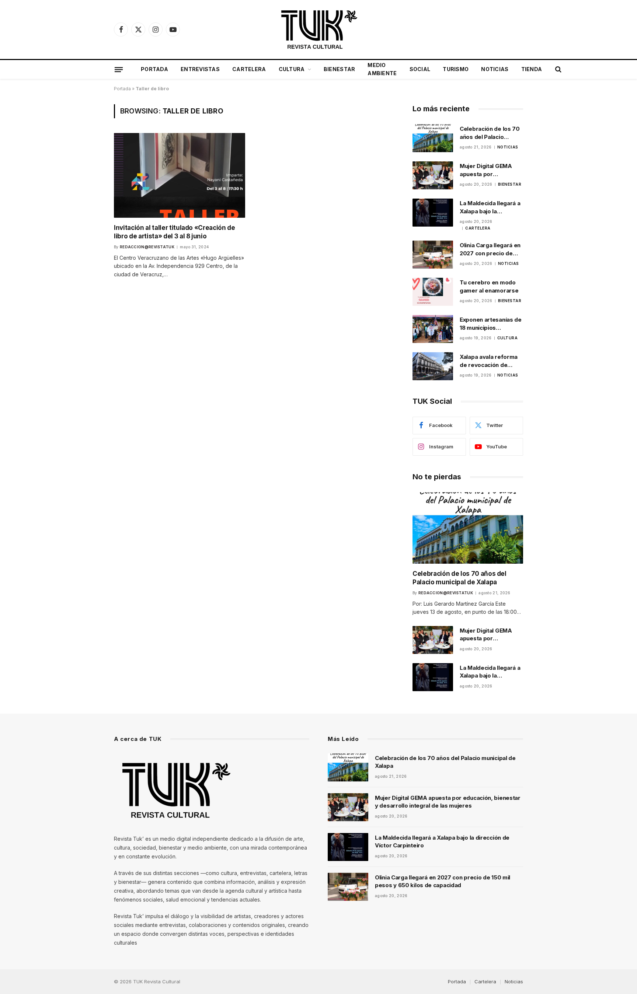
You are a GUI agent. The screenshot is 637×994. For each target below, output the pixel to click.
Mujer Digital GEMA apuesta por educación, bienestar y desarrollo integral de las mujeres (491, 170)
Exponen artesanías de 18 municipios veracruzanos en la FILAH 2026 (491, 324)
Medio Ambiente (382, 69)
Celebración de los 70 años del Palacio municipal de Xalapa (490, 133)
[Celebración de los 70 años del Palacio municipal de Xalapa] (433, 138)
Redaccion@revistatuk (147, 247)
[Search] (557, 69)
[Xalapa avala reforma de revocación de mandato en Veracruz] (433, 366)
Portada (154, 69)
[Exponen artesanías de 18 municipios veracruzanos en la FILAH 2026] (433, 329)
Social (420, 69)
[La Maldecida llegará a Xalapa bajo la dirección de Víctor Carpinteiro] (433, 213)
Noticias (494, 69)
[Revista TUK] (318, 29)
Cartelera (249, 69)
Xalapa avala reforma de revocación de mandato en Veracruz (489, 361)
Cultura (292, 69)
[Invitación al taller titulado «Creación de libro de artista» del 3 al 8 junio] (179, 175)
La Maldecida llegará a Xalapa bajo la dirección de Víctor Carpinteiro (490, 207)
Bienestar (339, 69)
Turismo (456, 69)
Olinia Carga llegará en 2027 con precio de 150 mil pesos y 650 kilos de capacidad (490, 249)
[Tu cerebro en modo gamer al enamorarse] (433, 292)
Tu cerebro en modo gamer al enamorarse (489, 286)
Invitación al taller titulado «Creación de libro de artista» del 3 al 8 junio (174, 232)
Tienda (531, 69)
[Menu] (119, 69)
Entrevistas (200, 69)
